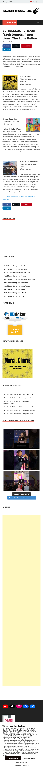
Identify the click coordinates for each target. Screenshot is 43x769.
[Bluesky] (32, 706)
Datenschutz (17, 765)
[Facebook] (39, 1)
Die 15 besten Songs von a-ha (14, 296)
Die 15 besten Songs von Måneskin (15, 293)
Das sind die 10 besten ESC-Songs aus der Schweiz (21, 407)
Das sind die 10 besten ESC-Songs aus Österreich (20, 398)
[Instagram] (33, 1)
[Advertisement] (21, 600)
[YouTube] (31, 1)
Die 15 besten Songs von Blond (14, 266)
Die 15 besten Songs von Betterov (15, 276)
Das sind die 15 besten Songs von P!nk (17, 272)
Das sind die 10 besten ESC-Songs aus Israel (18, 413)
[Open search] (38, 22)
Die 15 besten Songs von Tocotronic (16, 283)
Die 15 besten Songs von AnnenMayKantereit (19, 279)
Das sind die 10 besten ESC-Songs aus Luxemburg (20, 410)
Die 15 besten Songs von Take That (15, 269)
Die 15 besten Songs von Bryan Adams (17, 286)
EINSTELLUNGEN (21, 762)
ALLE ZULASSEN (13, 758)
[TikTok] (36, 1)
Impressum (25, 765)
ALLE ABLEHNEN (29, 758)
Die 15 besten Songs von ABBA (14, 289)
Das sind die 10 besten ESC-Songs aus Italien (19, 394)
